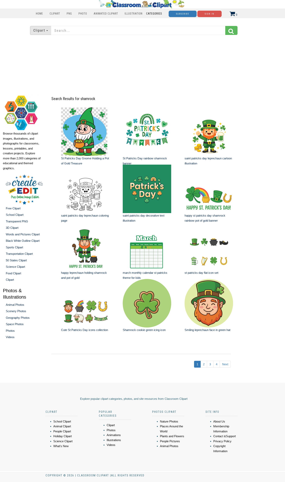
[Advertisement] (142, 65)
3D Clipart (12, 227)
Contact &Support (224, 436)
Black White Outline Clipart (23, 240)
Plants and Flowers (172, 436)
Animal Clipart (62, 426)
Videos (10, 337)
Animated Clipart (106, 13)
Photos (10, 330)
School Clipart (14, 214)
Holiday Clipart (62, 436)
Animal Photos (15, 304)
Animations (114, 435)
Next (225, 364)
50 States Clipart (16, 260)
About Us (219, 421)
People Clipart (62, 431)
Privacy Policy (222, 441)
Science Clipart (15, 266)
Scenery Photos (16, 311)
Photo (83, 13)
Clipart (55, 13)
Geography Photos (18, 317)
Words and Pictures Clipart (23, 234)
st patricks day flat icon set (201, 272)
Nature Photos (169, 421)
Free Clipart (13, 208)
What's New (61, 446)
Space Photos (15, 324)
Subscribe (182, 14)
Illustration (133, 13)
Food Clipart (13, 273)
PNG (69, 13)
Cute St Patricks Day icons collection (84, 330)
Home (39, 13)
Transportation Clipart (19, 253)
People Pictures (170, 441)
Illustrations (114, 440)
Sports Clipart (14, 247)
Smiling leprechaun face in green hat (207, 330)
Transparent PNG (17, 221)
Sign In (209, 14)
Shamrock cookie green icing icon (144, 330)
